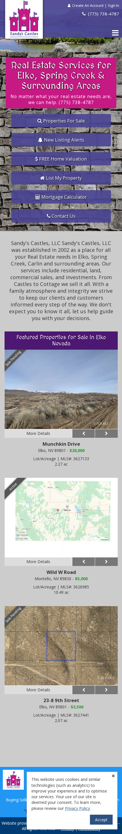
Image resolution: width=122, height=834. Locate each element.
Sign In (113, 5)
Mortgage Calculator (63, 197)
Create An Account (88, 5)
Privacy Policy (77, 808)
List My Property (63, 178)
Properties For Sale (63, 120)
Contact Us (63, 216)
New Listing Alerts (63, 139)
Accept (101, 819)
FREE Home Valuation (62, 158)
